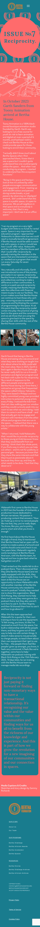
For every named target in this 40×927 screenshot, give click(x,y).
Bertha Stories (15, 866)
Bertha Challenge (16, 843)
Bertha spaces (15, 854)
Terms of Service (15, 910)
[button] (27, 6)
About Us (12, 827)
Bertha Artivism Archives (19, 873)
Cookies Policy (14, 919)
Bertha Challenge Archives (19, 870)
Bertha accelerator (16, 850)
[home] (15, 6)
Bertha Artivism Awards (18, 846)
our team (13, 830)
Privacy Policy (14, 900)
